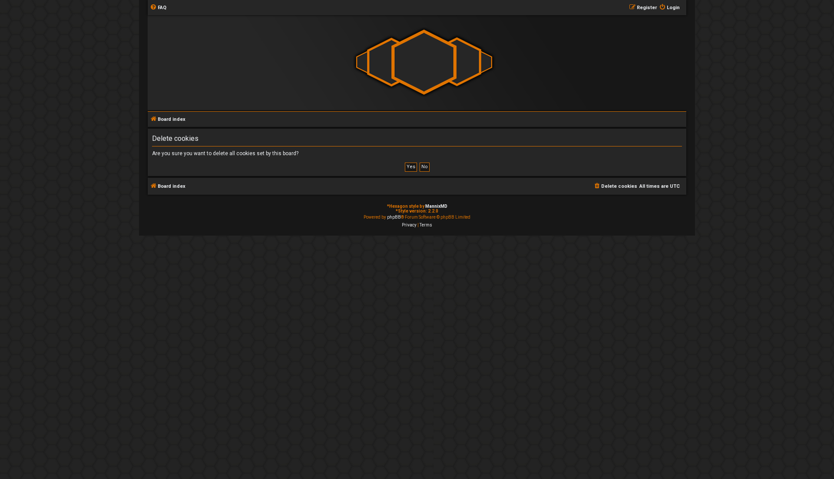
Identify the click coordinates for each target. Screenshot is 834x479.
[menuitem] (158, 8)
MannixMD (436, 206)
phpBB (394, 217)
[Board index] (424, 62)
